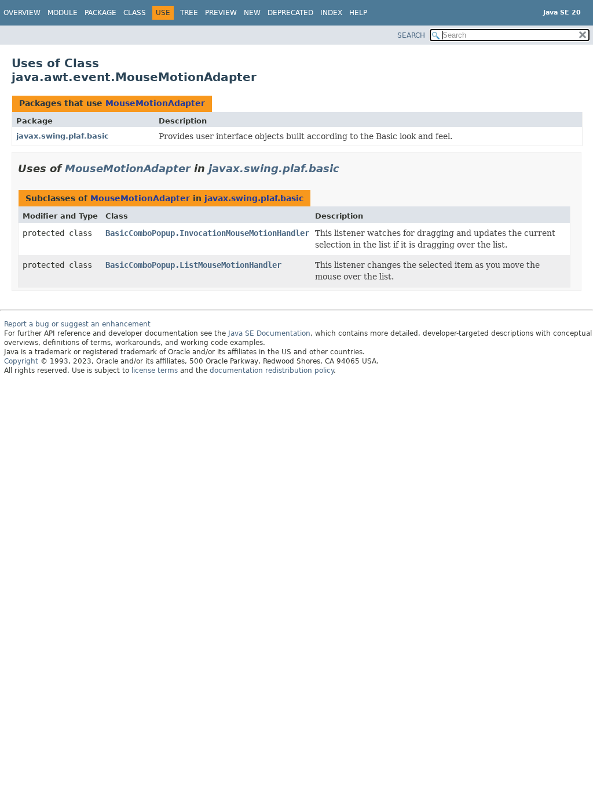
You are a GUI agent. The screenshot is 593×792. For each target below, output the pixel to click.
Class (134, 13)
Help (358, 13)
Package (100, 13)
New (252, 13)
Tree (189, 13)
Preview (221, 13)
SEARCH (411, 35)
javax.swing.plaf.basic (62, 136)
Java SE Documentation (269, 333)
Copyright (21, 361)
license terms (154, 370)
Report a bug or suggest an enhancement (77, 324)
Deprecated (290, 13)
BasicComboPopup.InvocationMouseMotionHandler (207, 233)
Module (62, 13)
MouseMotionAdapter (155, 103)
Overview (22, 13)
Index (331, 13)
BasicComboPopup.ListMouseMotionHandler (193, 265)
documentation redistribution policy (272, 370)
